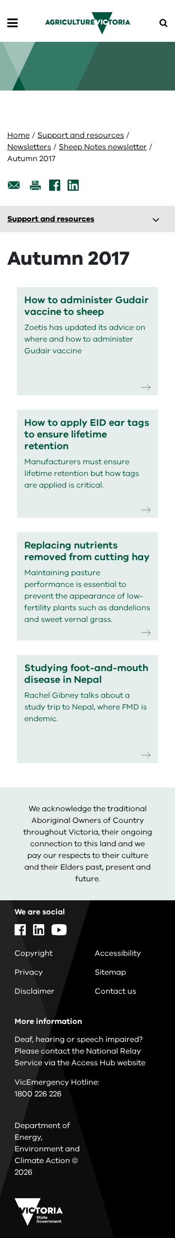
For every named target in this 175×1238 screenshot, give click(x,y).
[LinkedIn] (73, 185)
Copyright (33, 953)
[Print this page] (35, 185)
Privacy (29, 972)
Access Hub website (108, 1062)
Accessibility (118, 953)
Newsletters (29, 147)
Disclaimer (34, 991)
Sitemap (110, 972)
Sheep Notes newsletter (103, 147)
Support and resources (80, 135)
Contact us (115, 991)
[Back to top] (140, 1202)
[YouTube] (59, 929)
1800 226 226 (38, 1094)
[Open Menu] (12, 23)
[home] (87, 23)
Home (18, 135)
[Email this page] (14, 185)
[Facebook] (54, 185)
